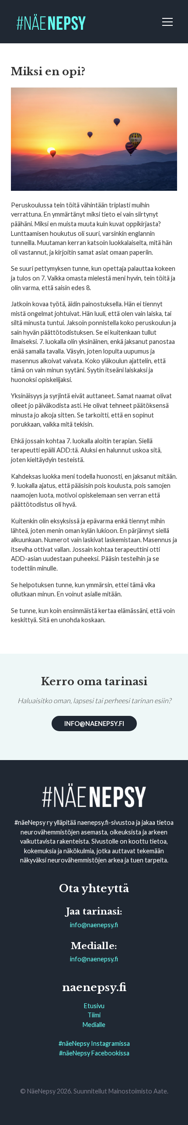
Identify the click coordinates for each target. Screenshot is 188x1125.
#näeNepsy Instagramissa (94, 1043)
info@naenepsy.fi (94, 723)
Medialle (94, 1024)
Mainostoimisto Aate (137, 1091)
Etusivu (94, 1005)
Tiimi (94, 1015)
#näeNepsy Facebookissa (94, 1053)
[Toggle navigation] (169, 22)
